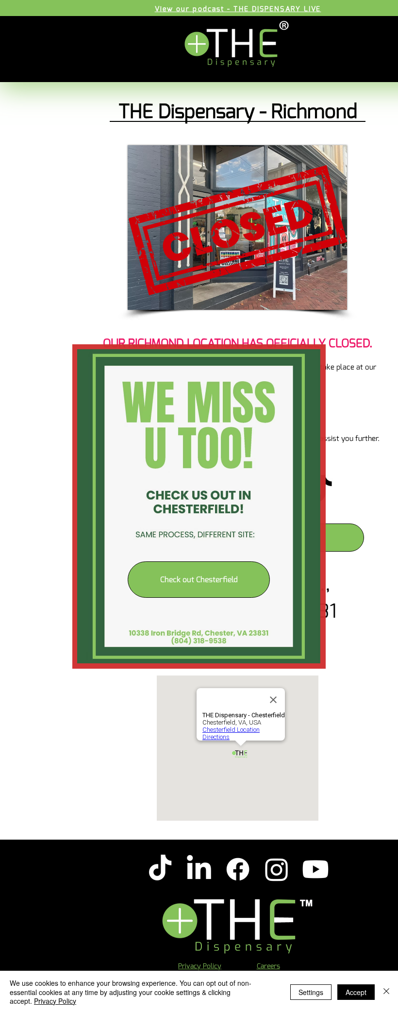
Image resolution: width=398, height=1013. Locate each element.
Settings (310, 992)
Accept (356, 992)
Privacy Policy (55, 1001)
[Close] (386, 992)
